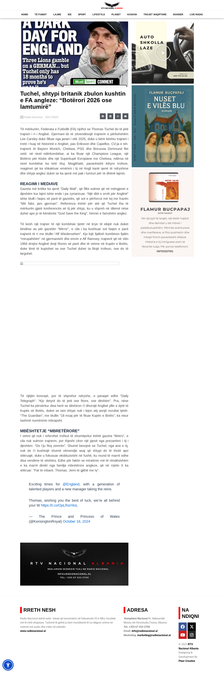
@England (71, 484)
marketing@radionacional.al (154, 635)
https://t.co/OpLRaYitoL (59, 505)
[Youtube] (183, 635)
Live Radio (196, 14)
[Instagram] (192, 635)
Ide (69, 14)
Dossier (178, 14)
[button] (103, 116)
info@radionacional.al (145, 630)
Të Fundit (41, 14)
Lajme (57, 14)
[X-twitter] (192, 626)
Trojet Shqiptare (154, 14)
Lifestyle (98, 14)
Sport (82, 14)
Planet (116, 14)
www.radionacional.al (33, 630)
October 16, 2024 (76, 521)
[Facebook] (183, 626)
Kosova (132, 14)
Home (24, 14)
